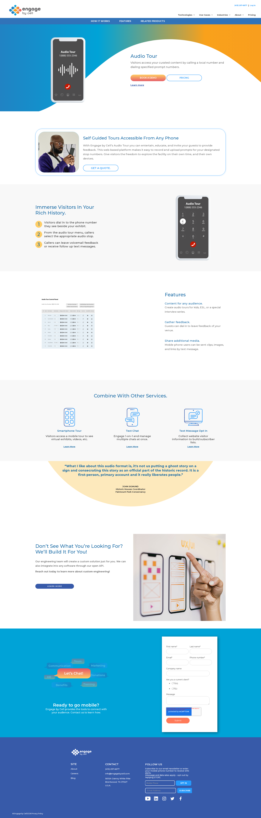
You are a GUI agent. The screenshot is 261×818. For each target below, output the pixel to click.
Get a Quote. (101, 168)
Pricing (252, 15)
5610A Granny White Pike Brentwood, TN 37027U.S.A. (117, 782)
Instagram (164, 798)
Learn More (69, 446)
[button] (186, 15)
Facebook (180, 798)
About (74, 769)
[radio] (192, 684)
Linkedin (156, 798)
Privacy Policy (37, 814)
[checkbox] (189, 687)
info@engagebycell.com (117, 773)
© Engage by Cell (21, 814)
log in (253, 5)
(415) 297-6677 (240, 5)
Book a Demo (148, 78)
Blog (73, 778)
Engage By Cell (15, 6)
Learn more (137, 85)
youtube (148, 798)
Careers (74, 773)
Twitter (172, 798)
